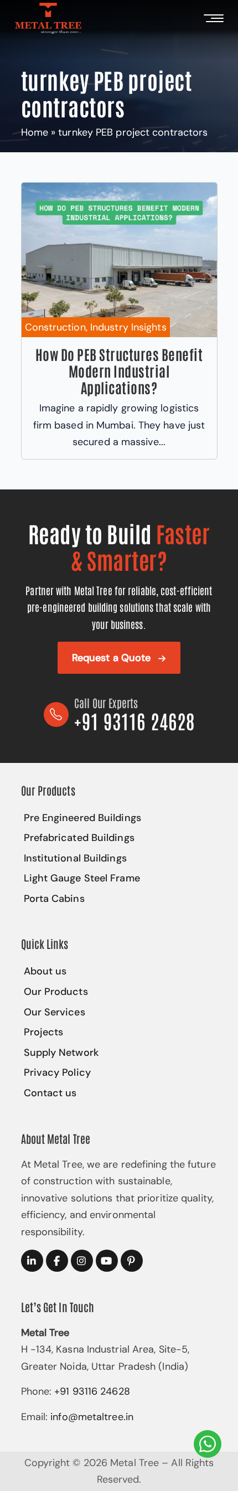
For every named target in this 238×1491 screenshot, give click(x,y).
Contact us (50, 1093)
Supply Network (61, 1052)
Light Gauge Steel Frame (82, 878)
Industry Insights (128, 327)
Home (34, 132)
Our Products (56, 991)
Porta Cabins (54, 898)
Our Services (54, 1012)
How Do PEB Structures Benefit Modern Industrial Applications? (119, 370)
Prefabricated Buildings (79, 837)
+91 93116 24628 (92, 1391)
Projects (44, 1032)
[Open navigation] (211, 18)
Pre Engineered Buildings (82, 817)
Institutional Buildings (75, 858)
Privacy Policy (57, 1072)
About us (45, 971)
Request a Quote (111, 657)
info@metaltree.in (91, 1416)
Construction (55, 327)
